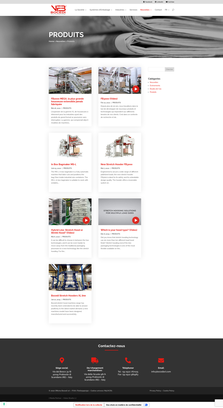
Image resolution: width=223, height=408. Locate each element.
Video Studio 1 (69, 398)
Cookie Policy (168, 391)
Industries (119, 10)
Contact (158, 10)
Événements (155, 86)
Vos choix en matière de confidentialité (123, 405)
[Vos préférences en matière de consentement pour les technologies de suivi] (4, 404)
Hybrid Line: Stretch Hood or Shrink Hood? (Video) (67, 231)
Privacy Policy (155, 391)
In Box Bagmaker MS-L (63, 164)
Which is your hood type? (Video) (119, 230)
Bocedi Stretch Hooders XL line (68, 295)
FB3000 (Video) (109, 98)
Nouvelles (144, 10)
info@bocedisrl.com (161, 371)
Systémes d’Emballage (100, 10)
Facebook (148, 2)
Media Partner (55, 398)
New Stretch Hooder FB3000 (116, 164)
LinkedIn (160, 2)
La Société (79, 10)
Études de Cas (155, 89)
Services (133, 10)
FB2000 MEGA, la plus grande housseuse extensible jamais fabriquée (67, 101)
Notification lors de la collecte (88, 405)
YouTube (171, 2)
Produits (67, 108)
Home (51, 41)
